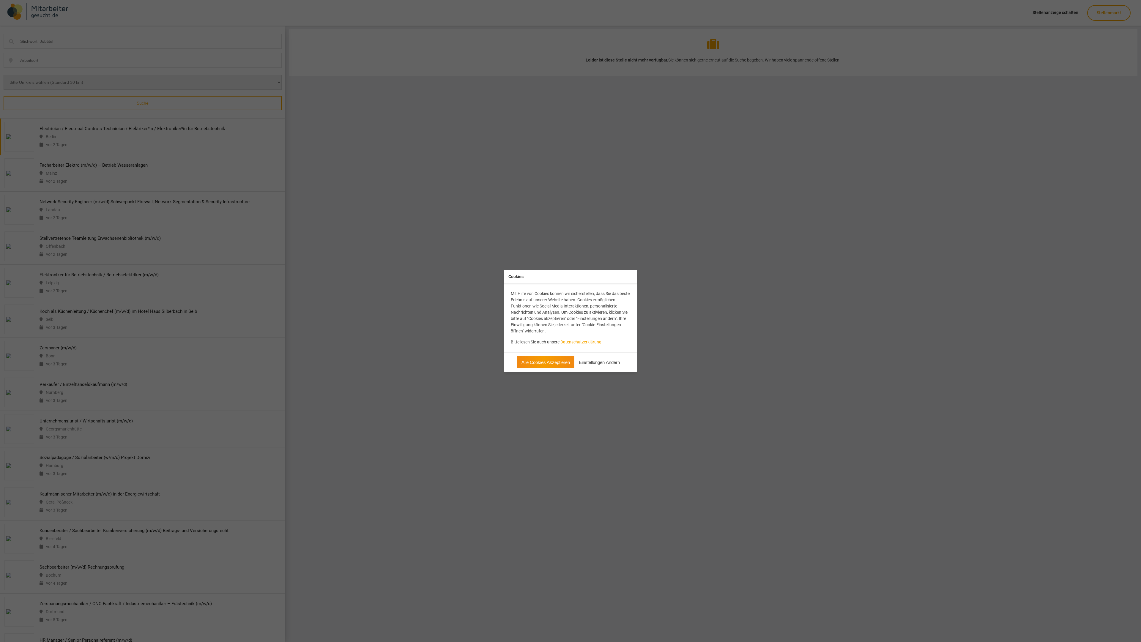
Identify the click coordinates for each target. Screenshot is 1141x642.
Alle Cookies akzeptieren (545, 362)
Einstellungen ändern (599, 362)
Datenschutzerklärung (580, 342)
